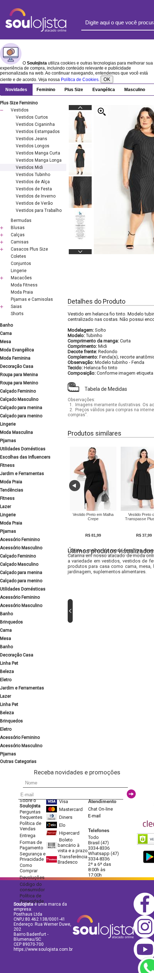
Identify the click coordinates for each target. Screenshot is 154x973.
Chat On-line (100, 809)
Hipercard (69, 833)
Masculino (134, 89)
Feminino (46, 89)
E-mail (94, 815)
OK (107, 79)
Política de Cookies (79, 79)
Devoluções (32, 877)
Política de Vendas (30, 826)
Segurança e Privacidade (32, 856)
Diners (65, 817)
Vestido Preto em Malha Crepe (93, 516)
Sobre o (30, 803)
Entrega (27, 835)
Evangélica (103, 89)
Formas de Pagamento (31, 845)
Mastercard (71, 809)
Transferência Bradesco (72, 859)
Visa (63, 801)
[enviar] (131, 793)
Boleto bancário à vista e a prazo (73, 845)
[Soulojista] (35, 30)
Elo (62, 825)
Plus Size (73, 89)
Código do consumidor (32, 887)
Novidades (16, 89)
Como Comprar (29, 868)
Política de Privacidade (32, 898)
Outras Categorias (18, 761)
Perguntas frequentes (31, 814)
